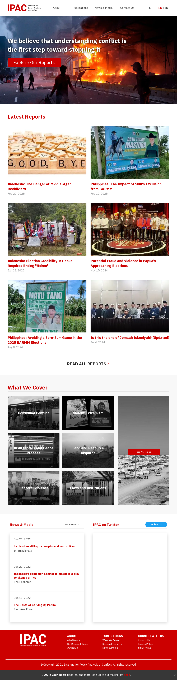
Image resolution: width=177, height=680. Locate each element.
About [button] (56, 8)
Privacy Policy (145, 644)
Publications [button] (80, 8)
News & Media (104, 8)
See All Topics (144, 452)
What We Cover (111, 640)
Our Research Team (77, 644)
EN (160, 8)
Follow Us (156, 524)
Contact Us (127, 8)
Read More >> (72, 524)
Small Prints (144, 647)
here (127, 675)
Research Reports (112, 644)
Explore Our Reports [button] (34, 62)
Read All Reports (86, 364)
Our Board (72, 647)
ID (166, 8)
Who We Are (73, 640)
